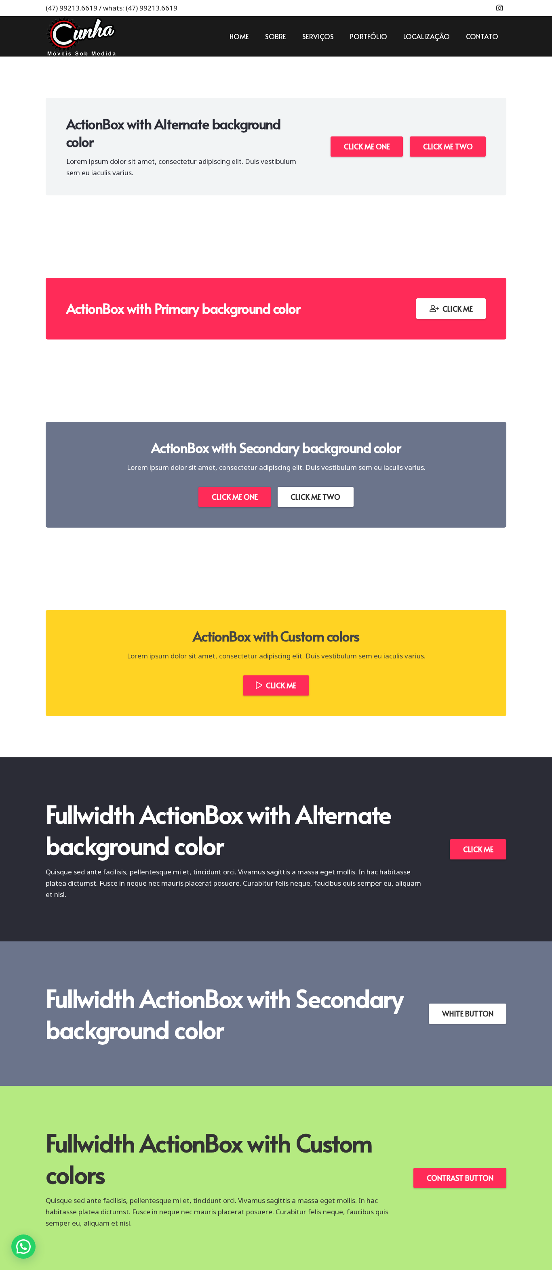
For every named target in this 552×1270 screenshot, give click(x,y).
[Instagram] (499, 8)
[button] (23, 1246)
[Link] (81, 36)
